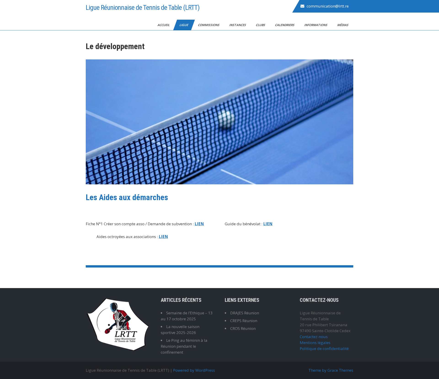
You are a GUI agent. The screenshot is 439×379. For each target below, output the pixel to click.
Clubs (260, 25)
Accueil (164, 25)
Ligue (184, 25)
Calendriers (285, 25)
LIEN (199, 223)
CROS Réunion (243, 328)
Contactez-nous (314, 336)
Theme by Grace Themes (330, 370)
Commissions (209, 25)
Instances (238, 25)
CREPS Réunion (243, 320)
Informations (316, 25)
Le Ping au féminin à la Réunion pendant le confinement (184, 346)
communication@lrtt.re (328, 6)
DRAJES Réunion (244, 312)
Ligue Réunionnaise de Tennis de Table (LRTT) (143, 7)
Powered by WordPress (194, 370)
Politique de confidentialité (324, 348)
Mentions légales (315, 342)
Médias (343, 25)
